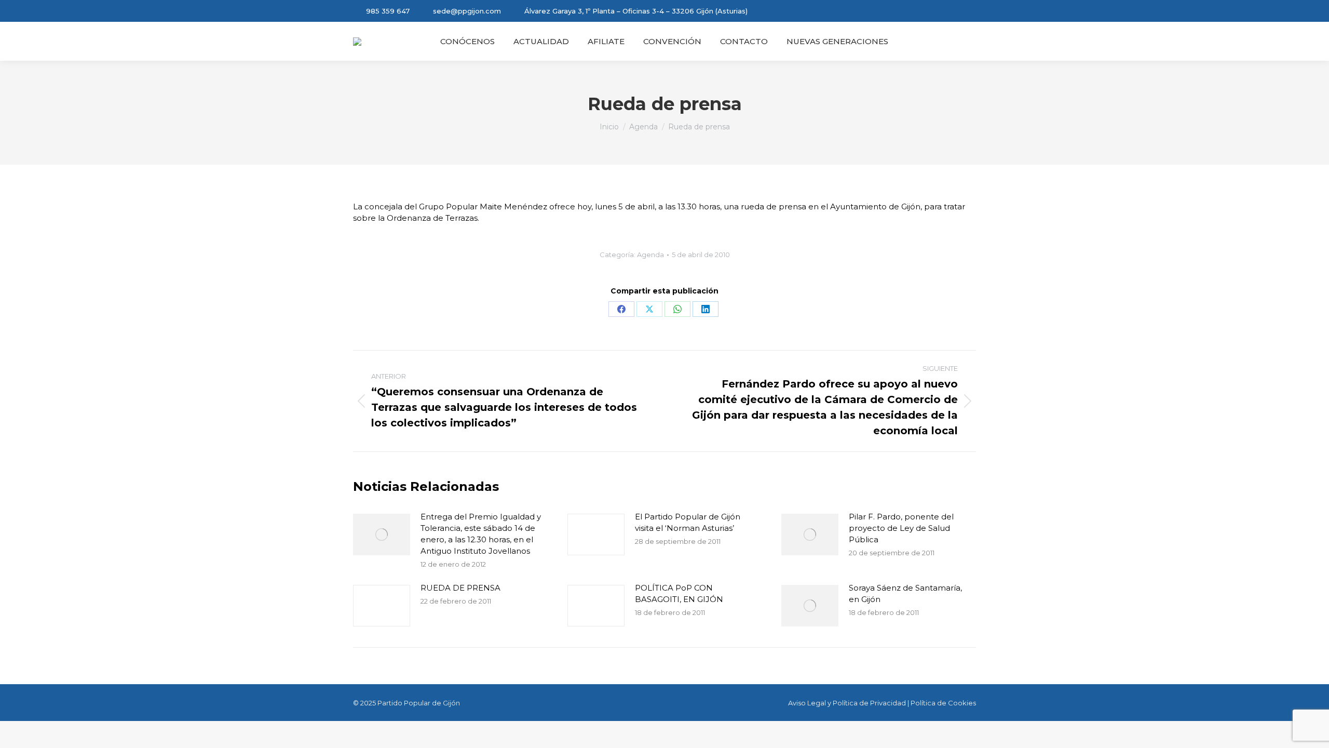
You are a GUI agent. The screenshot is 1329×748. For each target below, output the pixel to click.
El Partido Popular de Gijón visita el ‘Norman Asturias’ (687, 522)
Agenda (650, 254)
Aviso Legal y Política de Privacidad (847, 703)
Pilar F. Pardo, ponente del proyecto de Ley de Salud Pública (901, 528)
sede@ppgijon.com (467, 11)
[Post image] (381, 534)
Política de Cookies (943, 703)
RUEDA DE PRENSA (460, 588)
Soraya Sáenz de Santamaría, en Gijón (905, 593)
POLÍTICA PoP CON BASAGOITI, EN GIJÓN (679, 593)
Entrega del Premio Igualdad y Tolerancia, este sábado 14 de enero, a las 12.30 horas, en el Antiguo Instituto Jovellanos (481, 534)
